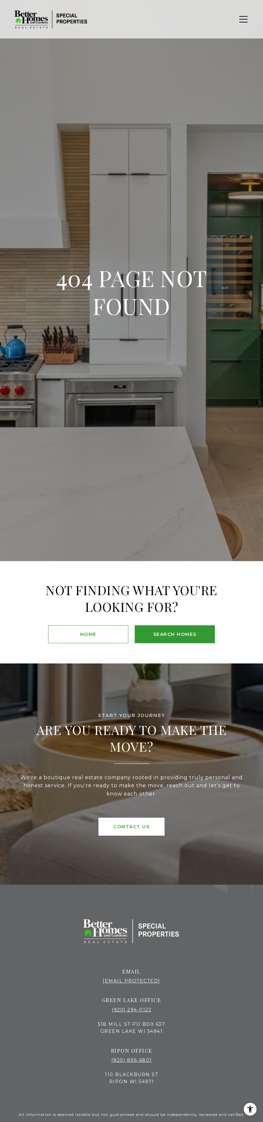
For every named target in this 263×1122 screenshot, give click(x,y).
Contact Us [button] (131, 827)
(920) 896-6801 (131, 1060)
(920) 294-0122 (131, 1010)
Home (88, 634)
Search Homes (175, 634)
